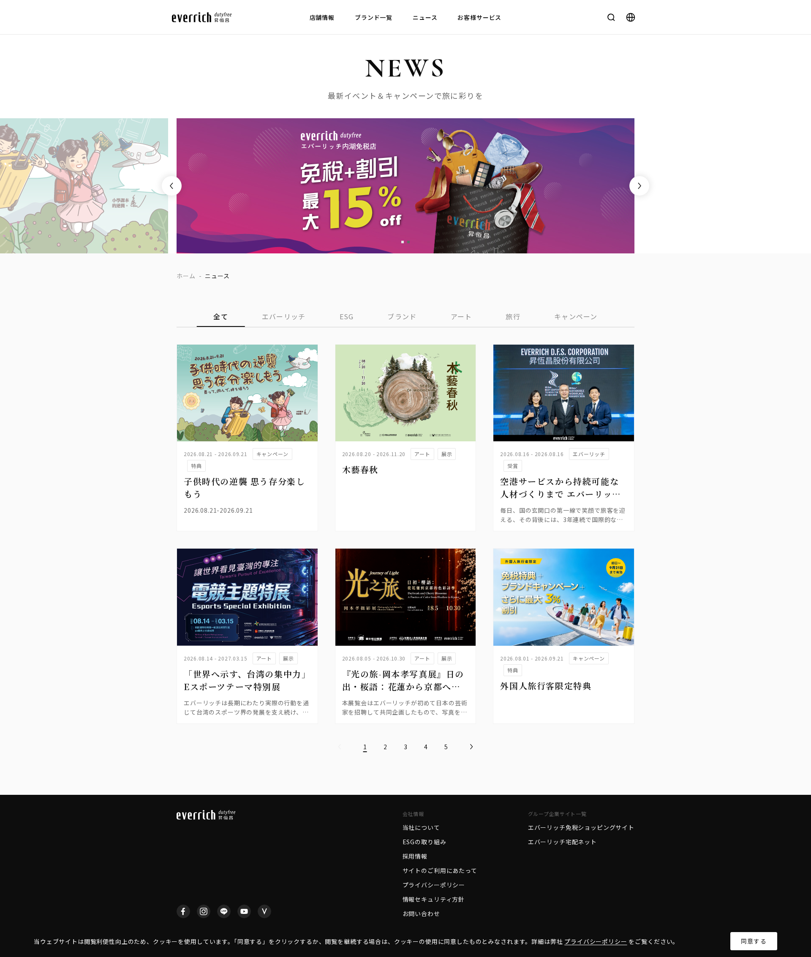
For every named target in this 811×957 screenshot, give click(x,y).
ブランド (401, 316)
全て (220, 316)
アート (461, 316)
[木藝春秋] (405, 393)
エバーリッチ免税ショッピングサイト (581, 827)
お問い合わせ (421, 913)
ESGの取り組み (424, 841)
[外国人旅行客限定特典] (563, 597)
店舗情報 (322, 17)
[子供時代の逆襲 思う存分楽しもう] (247, 393)
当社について (421, 827)
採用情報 (415, 856)
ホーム (186, 276)
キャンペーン (576, 316)
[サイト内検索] (611, 17)
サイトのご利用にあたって (440, 870)
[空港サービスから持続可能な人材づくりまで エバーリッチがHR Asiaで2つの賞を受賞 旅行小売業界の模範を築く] (563, 393)
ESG (347, 316)
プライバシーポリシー (595, 941)
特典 (196, 465)
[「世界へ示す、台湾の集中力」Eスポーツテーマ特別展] (247, 597)
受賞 (512, 465)
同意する (754, 941)
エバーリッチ (284, 316)
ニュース (425, 17)
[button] (402, 242)
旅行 (513, 316)
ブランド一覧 (373, 17)
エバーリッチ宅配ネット (562, 841)
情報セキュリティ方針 (434, 899)
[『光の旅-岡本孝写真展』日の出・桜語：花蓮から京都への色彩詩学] (405, 597)
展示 (446, 453)
